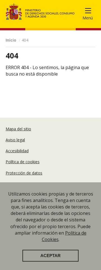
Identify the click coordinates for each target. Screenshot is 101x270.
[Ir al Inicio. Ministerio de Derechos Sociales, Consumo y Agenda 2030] (40, 11)
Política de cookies (23, 161)
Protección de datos (24, 173)
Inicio (11, 40)
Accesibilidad (17, 150)
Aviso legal (15, 139)
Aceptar (50, 255)
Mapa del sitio (18, 128)
